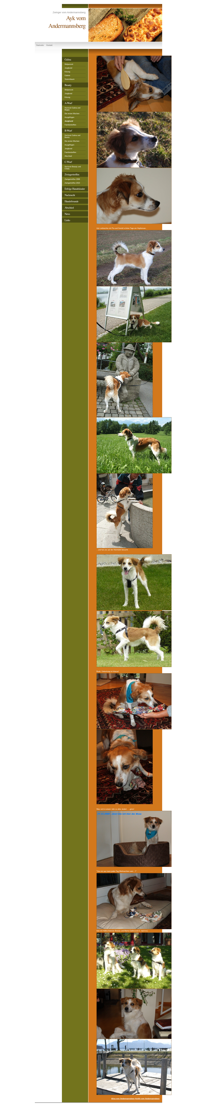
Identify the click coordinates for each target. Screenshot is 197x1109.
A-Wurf (68, 103)
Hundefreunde (71, 201)
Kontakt (50, 45)
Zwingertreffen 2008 (72, 179)
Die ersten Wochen (72, 114)
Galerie (67, 75)
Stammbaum (70, 79)
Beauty (68, 85)
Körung (67, 72)
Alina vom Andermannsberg (123, 1099)
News (67, 214)
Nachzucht (70, 195)
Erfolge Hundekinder (75, 188)
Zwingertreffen (72, 174)
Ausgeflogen (69, 117)
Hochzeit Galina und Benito (72, 136)
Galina (68, 59)
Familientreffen (70, 125)
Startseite (40, 45)
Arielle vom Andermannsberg (147, 1099)
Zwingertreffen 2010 (72, 183)
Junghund (68, 68)
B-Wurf (68, 130)
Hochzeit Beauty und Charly (73, 168)
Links (67, 220)
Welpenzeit (69, 64)
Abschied (68, 156)
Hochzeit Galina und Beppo (72, 109)
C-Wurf (68, 162)
